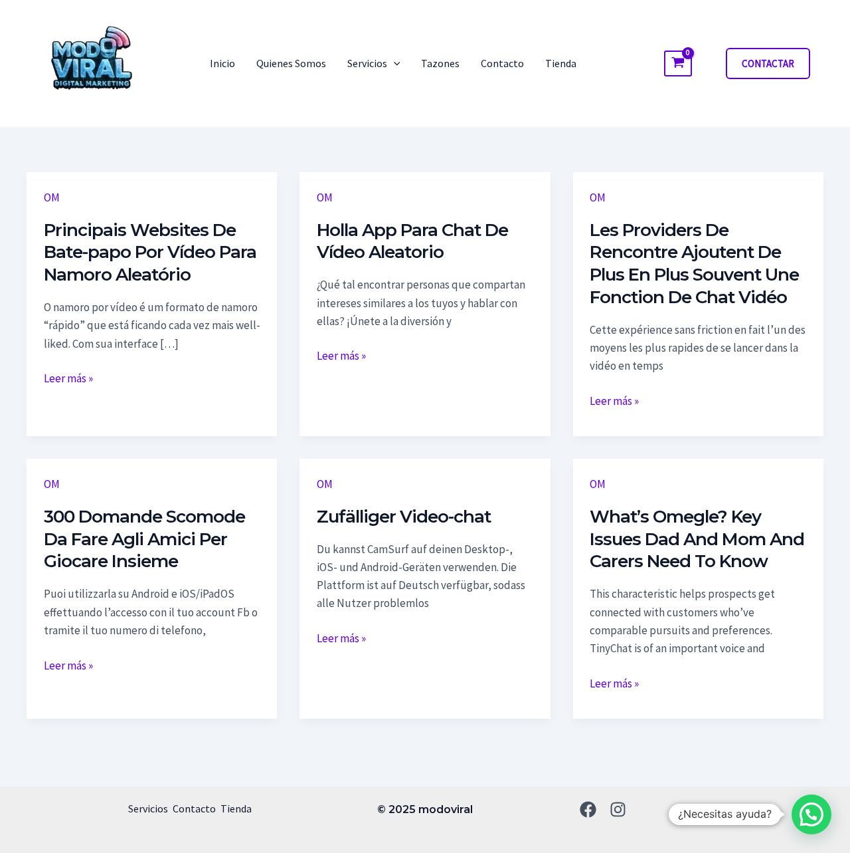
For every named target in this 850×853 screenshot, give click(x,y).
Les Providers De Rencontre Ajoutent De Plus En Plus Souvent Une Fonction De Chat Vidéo (694, 263)
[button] (393, 63)
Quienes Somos (291, 63)
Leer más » (68, 378)
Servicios (367, 63)
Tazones (440, 63)
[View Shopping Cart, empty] (678, 64)
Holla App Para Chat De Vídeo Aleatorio (412, 241)
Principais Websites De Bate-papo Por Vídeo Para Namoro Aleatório (150, 252)
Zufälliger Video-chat (404, 516)
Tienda (560, 63)
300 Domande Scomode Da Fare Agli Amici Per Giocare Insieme (144, 539)
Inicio (222, 63)
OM (52, 197)
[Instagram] (618, 809)
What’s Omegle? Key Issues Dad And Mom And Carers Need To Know (697, 539)
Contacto (502, 63)
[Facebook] (588, 809)
